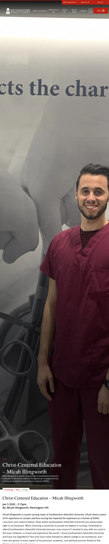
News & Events (74, 11)
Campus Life (64, 11)
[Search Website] (90, 10)
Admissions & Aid (53, 11)
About (35, 11)
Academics (42, 11)
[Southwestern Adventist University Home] (18, 10)
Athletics (84, 11)
